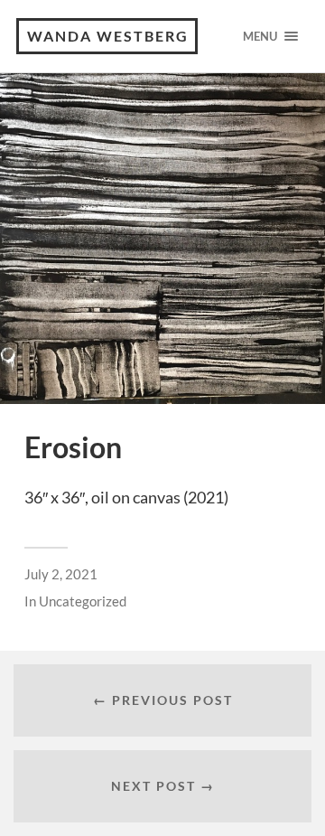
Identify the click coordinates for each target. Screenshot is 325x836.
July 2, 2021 (61, 574)
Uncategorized (82, 601)
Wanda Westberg (108, 35)
